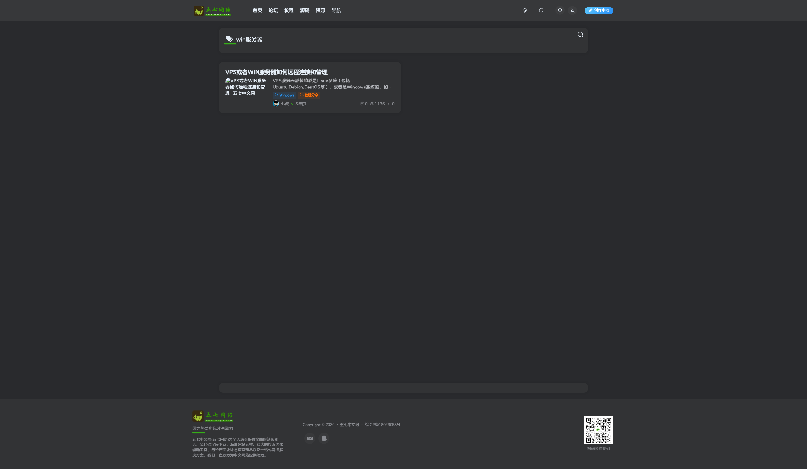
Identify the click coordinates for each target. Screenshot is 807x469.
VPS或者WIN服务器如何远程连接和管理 (276, 72)
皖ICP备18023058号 (382, 425)
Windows (286, 95)
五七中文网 (349, 425)
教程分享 (311, 95)
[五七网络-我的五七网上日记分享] (212, 415)
